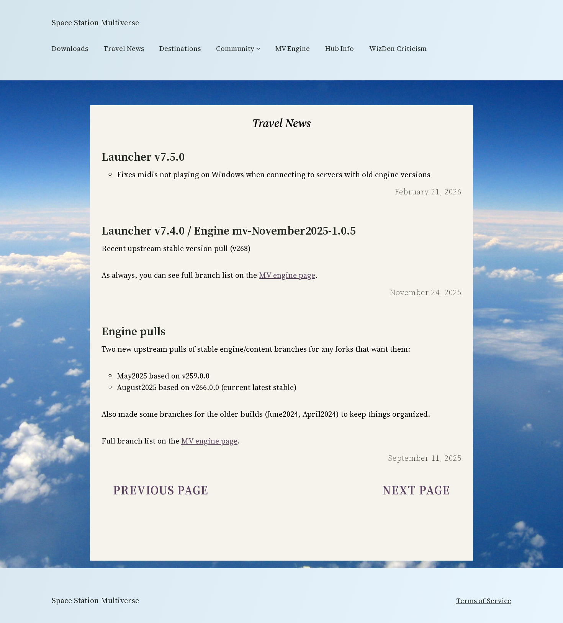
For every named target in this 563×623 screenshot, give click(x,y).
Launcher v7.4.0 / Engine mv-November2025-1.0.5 (228, 230)
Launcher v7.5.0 (143, 156)
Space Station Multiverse (95, 22)
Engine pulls (133, 331)
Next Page (416, 490)
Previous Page (160, 490)
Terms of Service (483, 600)
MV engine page (287, 275)
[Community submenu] (258, 48)
